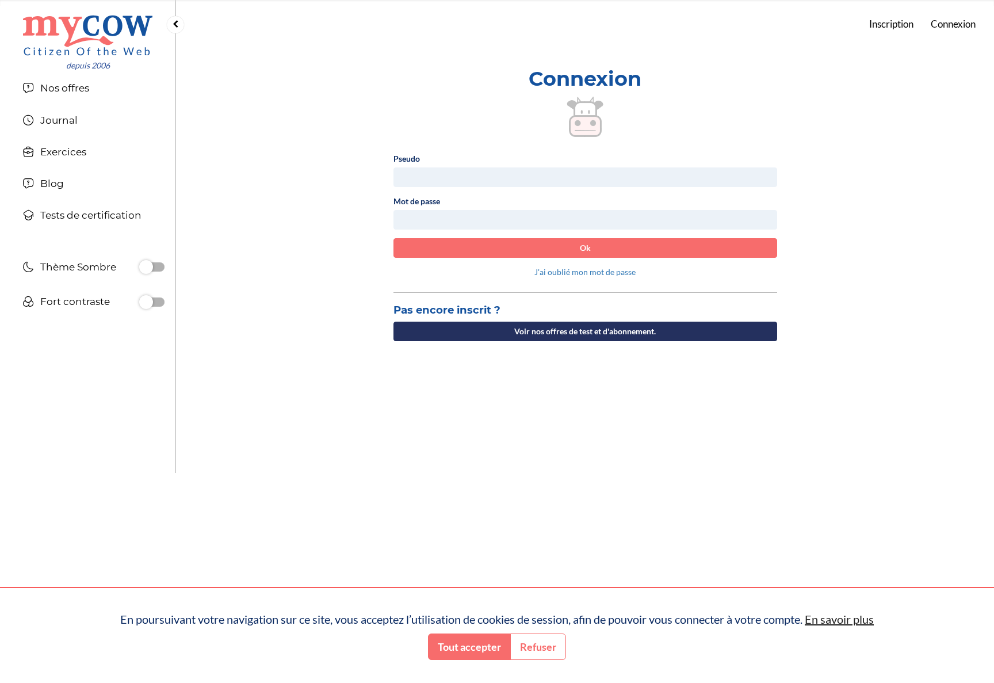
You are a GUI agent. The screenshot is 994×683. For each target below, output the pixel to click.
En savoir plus (839, 619)
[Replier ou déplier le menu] (175, 24)
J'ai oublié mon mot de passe (585, 272)
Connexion (953, 24)
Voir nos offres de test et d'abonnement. (585, 331)
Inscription (891, 24)
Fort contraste (75, 301)
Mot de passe (416, 201)
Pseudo (406, 158)
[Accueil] (87, 35)
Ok (585, 248)
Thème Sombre (78, 267)
